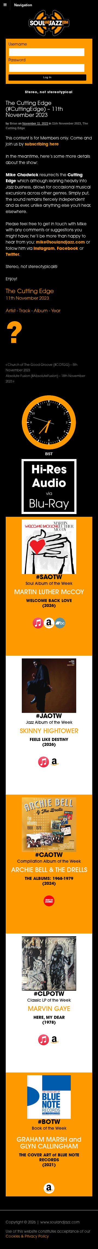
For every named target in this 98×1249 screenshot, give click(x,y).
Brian (13, 123)
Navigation (23, 5)
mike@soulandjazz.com (60, 243)
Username (17, 44)
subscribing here (42, 144)
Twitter (12, 255)
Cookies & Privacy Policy (27, 1236)
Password (17, 60)
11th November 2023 (66, 123)
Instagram (44, 249)
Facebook (68, 249)
